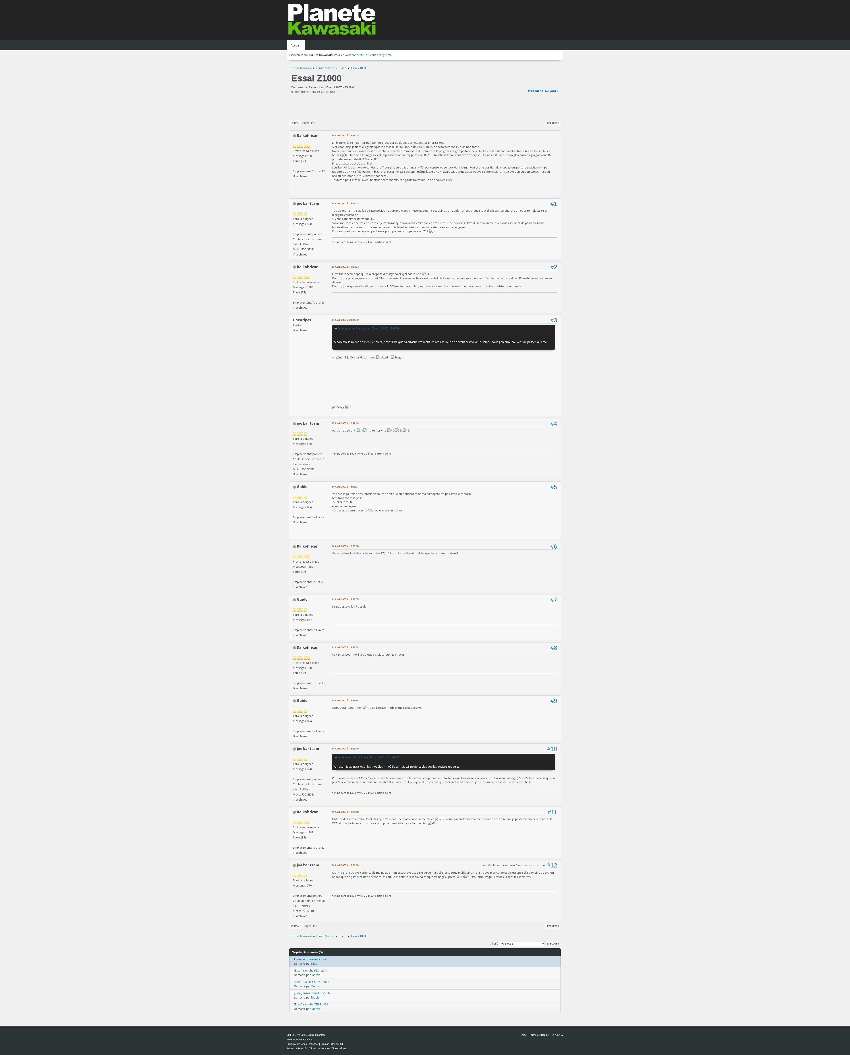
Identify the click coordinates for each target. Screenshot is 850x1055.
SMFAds (291, 1039)
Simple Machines (316, 1035)
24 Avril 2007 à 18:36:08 (345, 865)
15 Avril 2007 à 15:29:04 (345, 135)
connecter (358, 55)
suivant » (552, 91)
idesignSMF (337, 1044)
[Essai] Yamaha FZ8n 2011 (310, 970)
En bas (294, 122)
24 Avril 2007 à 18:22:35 (345, 599)
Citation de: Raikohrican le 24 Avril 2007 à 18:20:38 (368, 757)
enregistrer (384, 55)
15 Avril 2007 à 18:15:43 (345, 203)
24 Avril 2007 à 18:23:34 (345, 647)
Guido (302, 486)
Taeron (315, 975)
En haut (295, 925)
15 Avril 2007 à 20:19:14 (345, 423)
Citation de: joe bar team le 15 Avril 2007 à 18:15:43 (369, 328)
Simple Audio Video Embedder (303, 1044)
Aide (524, 1034)
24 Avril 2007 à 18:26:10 (345, 748)
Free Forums (305, 1039)
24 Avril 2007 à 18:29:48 (345, 811)
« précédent (534, 91)
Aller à (494, 943)
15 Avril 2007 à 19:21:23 (345, 266)
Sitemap (325, 1044)
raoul (314, 964)
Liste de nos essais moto (311, 959)
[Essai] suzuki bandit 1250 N (312, 993)
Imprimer (553, 123)
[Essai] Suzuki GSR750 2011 (311, 982)
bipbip (315, 997)
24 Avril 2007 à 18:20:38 (345, 546)
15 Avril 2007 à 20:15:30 (345, 319)
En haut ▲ (557, 1034)
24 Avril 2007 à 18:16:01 (345, 486)
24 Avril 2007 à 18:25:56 (345, 700)
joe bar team (308, 203)
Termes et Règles (539, 1034)
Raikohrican (308, 135)
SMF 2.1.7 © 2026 (296, 1035)
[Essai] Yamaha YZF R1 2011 (312, 1004)
